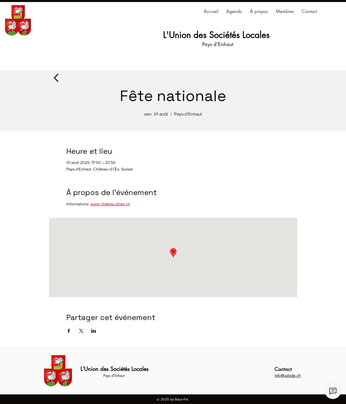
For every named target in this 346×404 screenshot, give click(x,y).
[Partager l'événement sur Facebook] (68, 331)
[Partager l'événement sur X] (81, 331)
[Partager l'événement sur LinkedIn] (93, 331)
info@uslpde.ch (288, 375)
